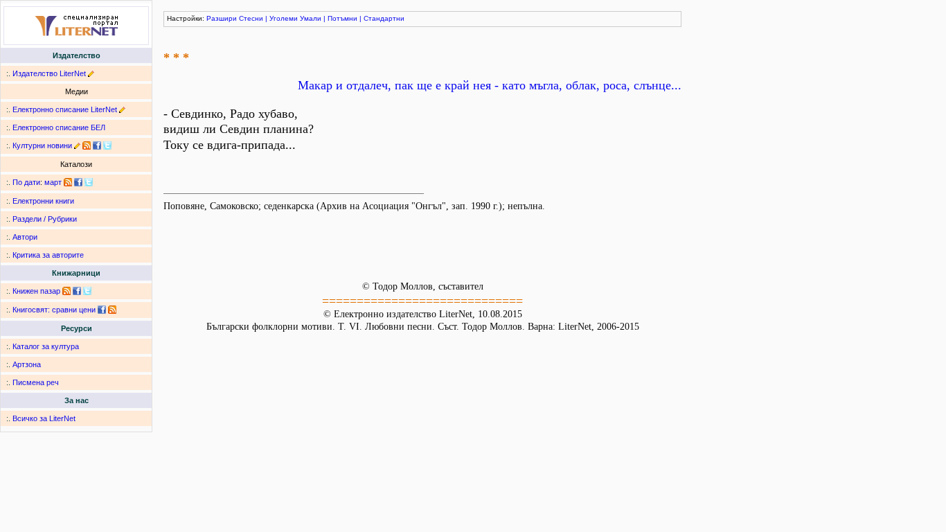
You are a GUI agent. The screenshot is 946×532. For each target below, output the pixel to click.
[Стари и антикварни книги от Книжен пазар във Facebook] (77, 291)
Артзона (26, 364)
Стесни (251, 18)
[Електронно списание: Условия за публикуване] (122, 109)
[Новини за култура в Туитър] (107, 145)
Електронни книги (43, 201)
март (53, 182)
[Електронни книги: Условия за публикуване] (91, 73)
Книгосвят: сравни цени (54, 309)
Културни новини (42, 145)
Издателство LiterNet (49, 73)
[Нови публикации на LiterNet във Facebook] (78, 182)
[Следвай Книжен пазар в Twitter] (87, 291)
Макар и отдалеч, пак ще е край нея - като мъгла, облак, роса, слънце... (489, 85)
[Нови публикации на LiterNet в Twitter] (88, 182)
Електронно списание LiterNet (64, 109)
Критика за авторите (48, 255)
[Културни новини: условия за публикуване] (77, 145)
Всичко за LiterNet (43, 418)
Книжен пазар (36, 291)
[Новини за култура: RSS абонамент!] (86, 145)
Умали (310, 18)
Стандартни (384, 18)
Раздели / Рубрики (44, 219)
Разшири (221, 18)
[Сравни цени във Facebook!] (102, 309)
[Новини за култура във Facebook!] (97, 145)
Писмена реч (35, 382)
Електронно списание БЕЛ (58, 127)
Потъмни (342, 18)
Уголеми (283, 18)
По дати (26, 182)
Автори (24, 237)
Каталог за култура (45, 346)
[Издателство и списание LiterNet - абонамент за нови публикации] (68, 182)
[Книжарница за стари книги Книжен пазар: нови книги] (66, 291)
